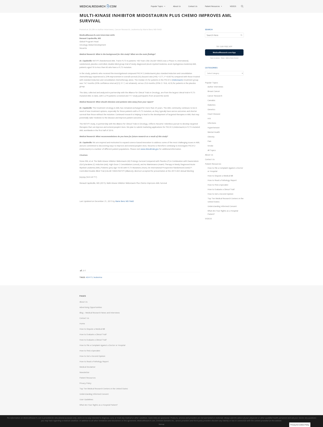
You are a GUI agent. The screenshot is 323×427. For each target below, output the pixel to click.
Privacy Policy (85, 383)
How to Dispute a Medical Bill (220, 175)
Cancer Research (122, 29)
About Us (177, 6)
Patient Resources (212, 6)
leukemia (98, 277)
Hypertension (214, 127)
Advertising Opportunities (90, 307)
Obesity (211, 136)
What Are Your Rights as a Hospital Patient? (98, 405)
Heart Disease (214, 114)
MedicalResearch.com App (224, 52)
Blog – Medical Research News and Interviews (99, 312)
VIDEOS (233, 6)
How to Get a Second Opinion (220, 194)
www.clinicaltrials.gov (150, 149)
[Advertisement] (139, 236)
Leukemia (135, 29)
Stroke (210, 145)
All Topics (212, 150)
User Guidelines (86, 399)
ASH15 (89, 277)
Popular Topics (157, 6)
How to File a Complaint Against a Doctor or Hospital (102, 345)
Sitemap (161, 424)
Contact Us (192, 6)
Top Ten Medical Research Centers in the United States (103, 388)
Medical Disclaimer (87, 367)
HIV (209, 118)
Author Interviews (106, 29)
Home (82, 323)
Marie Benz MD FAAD (152, 29)
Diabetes (212, 105)
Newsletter (84, 372)
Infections (212, 123)
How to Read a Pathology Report (222, 180)
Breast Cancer (214, 91)
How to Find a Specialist (218, 184)
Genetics (211, 109)
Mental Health (214, 132)
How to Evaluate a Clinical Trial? (221, 189)
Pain (209, 141)
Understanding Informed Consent (222, 206)
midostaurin (177, 80)
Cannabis (211, 100)
